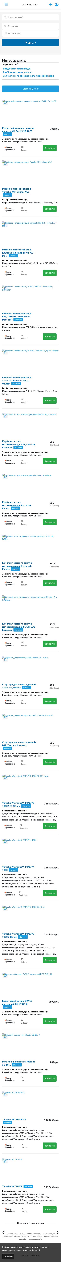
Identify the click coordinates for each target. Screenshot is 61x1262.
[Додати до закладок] (5, 103)
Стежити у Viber (30, 88)
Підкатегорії (10, 64)
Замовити (50, 148)
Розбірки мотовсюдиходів (17, 72)
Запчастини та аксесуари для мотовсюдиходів (28, 75)
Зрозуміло (8, 1256)
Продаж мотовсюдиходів (16, 68)
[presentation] (3, 1231)
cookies (27, 1247)
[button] (57, 4)
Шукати (31, 42)
